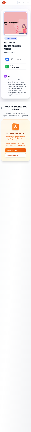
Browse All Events (12, 155)
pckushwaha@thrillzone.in (17, 60)
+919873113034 (14, 67)
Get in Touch (13, 150)
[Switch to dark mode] (23, 2)
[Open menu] (28, 2)
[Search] (19, 2)
